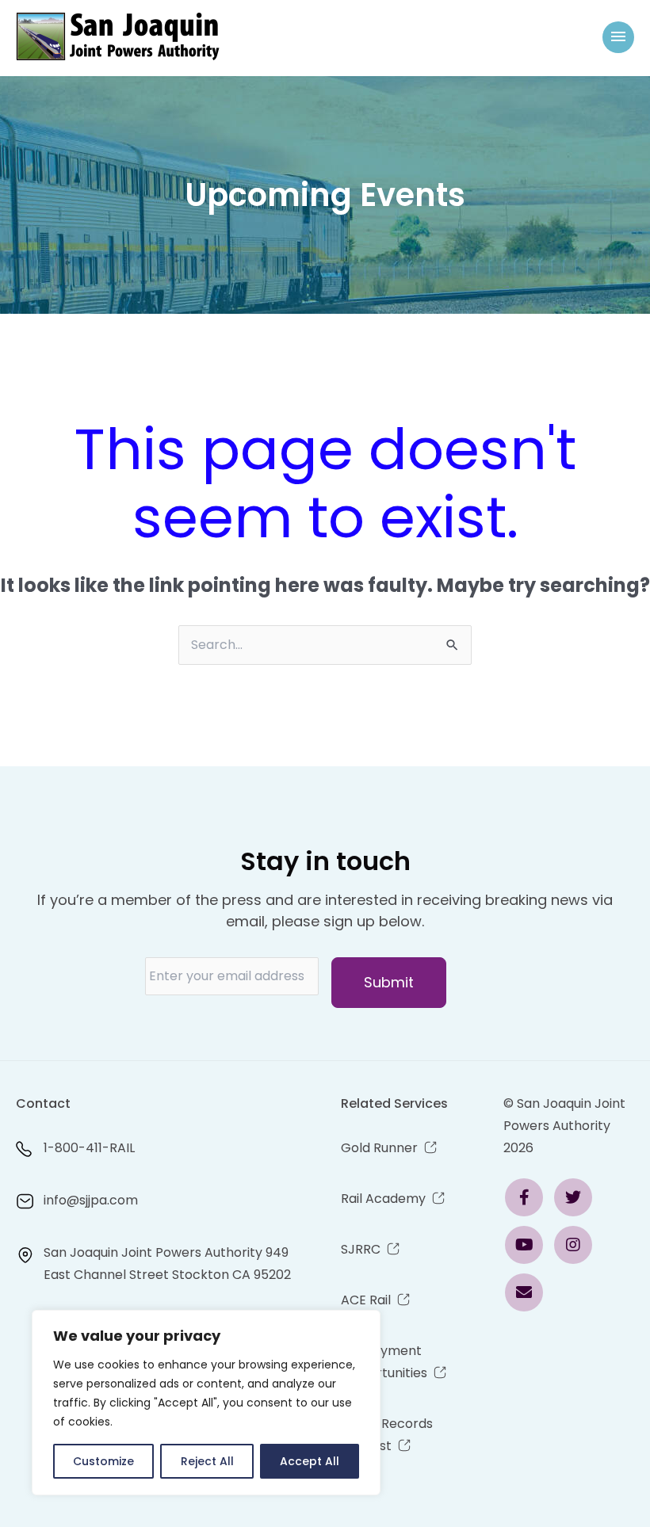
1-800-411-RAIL (89, 1148)
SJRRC (360, 1249)
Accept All (309, 1461)
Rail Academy (383, 1198)
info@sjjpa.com (91, 1200)
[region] (206, 1402)
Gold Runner (379, 1148)
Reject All (207, 1461)
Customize (103, 1461)
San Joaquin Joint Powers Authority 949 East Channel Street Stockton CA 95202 (167, 1263)
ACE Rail (366, 1300)
